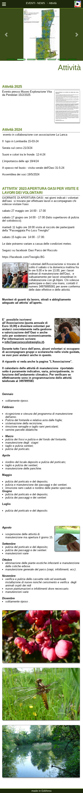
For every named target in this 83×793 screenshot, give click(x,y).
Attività (53, 3)
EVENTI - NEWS (35, 3)
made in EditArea (41, 790)
